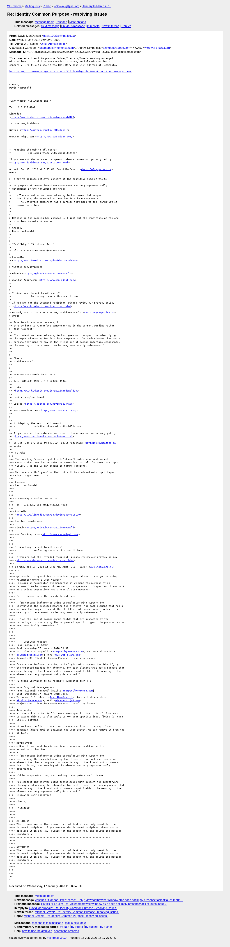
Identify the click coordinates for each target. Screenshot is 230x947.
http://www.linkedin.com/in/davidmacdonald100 (42, 117)
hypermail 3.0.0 (56, 937)
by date (64, 926)
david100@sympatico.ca (59, 35)
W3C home (14, 6)
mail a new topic (75, 922)
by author (106, 926)
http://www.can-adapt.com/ (55, 136)
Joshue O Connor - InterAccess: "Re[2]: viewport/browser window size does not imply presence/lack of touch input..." (109, 899)
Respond (61, 21)
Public (47, 6)
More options (77, 21)
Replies (126, 26)
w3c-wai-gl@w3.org (66, 6)
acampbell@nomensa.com (57, 47)
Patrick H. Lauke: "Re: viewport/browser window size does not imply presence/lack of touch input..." (104, 903)
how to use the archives (37, 930)
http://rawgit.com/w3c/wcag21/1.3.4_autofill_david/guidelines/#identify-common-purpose (70, 71)
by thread (77, 926)
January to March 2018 (96, 6)
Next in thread (110, 26)
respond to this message (47, 922)
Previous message (73, 26)
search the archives (66, 930)
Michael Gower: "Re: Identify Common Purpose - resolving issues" (77, 911)
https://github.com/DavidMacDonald (44, 130)
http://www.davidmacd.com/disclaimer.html (39, 162)
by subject (91, 926)
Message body (44, 21)
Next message (50, 26)
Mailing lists (32, 6)
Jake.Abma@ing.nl (53, 43)
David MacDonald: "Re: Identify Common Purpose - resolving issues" (73, 908)
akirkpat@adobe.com (116, 47)
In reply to (93, 26)
